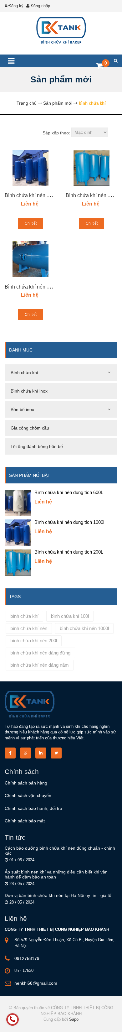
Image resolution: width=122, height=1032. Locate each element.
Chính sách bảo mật (25, 820)
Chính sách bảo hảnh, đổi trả (33, 808)
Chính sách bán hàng (26, 782)
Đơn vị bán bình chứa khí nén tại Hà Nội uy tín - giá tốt (59, 895)
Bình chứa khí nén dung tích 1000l (43, 195)
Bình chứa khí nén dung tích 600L (68, 492)
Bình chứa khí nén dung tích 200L (68, 552)
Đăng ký (15, 5)
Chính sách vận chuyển (28, 795)
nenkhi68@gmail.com (35, 983)
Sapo (74, 1019)
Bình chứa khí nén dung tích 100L (42, 286)
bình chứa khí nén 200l (33, 640)
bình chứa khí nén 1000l (84, 628)
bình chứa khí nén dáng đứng (40, 652)
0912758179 (26, 958)
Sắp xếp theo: (56, 132)
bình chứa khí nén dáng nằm (39, 665)
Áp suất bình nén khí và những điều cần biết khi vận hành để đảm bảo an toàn (56, 874)
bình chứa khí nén (28, 628)
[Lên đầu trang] (99, 1022)
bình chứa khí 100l (70, 616)
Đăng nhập (40, 5)
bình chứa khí (24, 616)
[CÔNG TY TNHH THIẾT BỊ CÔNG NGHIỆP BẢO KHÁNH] (61, 30)
